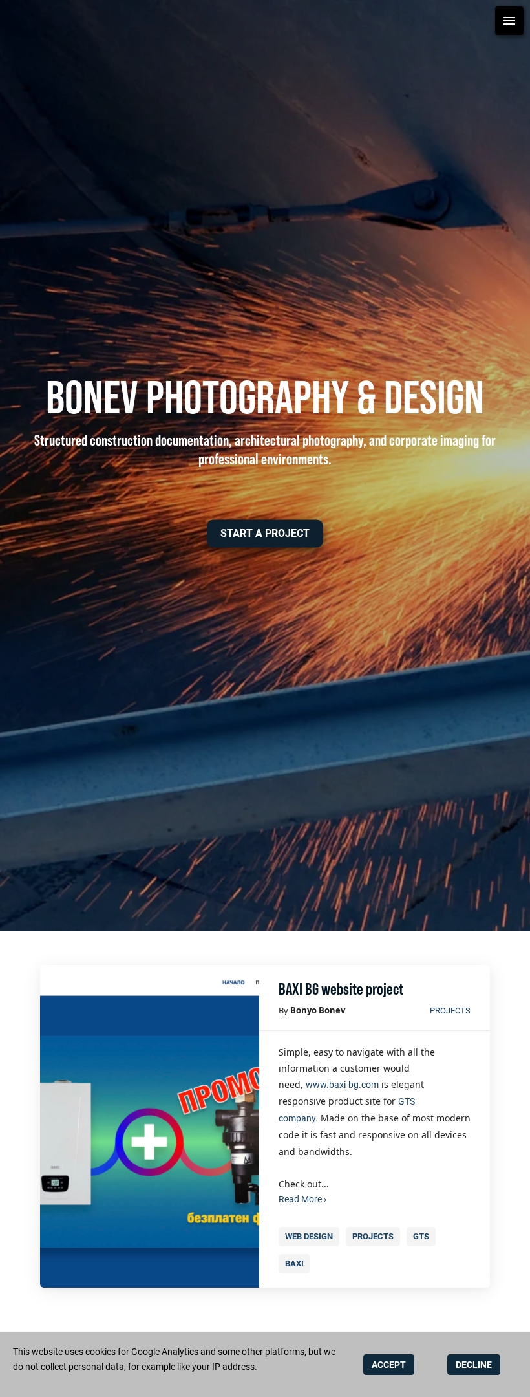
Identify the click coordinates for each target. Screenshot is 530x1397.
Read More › (302, 1199)
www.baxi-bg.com (342, 1084)
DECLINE (474, 1364)
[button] (265, 533)
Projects (450, 1010)
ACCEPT (389, 1364)
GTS (421, 1236)
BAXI (294, 1263)
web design (309, 1236)
